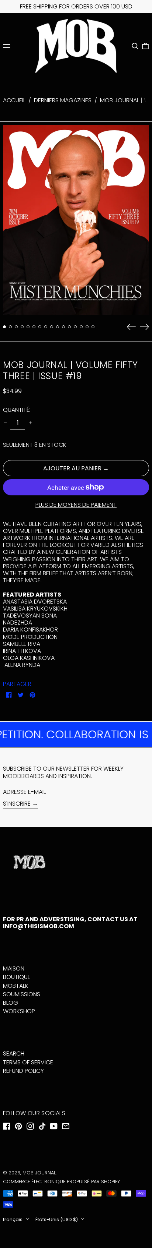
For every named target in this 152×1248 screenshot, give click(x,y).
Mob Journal (39, 1173)
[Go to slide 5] (28, 326)
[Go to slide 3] (16, 326)
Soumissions (21, 994)
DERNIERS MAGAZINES (62, 100)
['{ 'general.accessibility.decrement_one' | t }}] (5, 423)
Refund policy (23, 1071)
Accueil (14, 100)
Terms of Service (28, 1062)
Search (13, 1053)
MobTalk (15, 986)
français (13, 1219)
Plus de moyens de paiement (76, 504)
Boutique (17, 977)
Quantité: (16, 410)
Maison (13, 968)
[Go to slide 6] (33, 326)
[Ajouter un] (30, 423)
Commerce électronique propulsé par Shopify (61, 1181)
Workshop (19, 1011)
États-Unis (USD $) (57, 1219)
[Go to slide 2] (10, 326)
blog (10, 1002)
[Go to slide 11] (63, 326)
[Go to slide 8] (45, 326)
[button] (135, 46)
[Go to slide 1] (4, 326)
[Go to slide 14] (81, 326)
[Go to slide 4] (22, 326)
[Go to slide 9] (51, 326)
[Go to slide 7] (39, 326)
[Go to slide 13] (75, 326)
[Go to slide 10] (57, 326)
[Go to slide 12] (69, 326)
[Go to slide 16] (92, 326)
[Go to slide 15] (87, 326)
